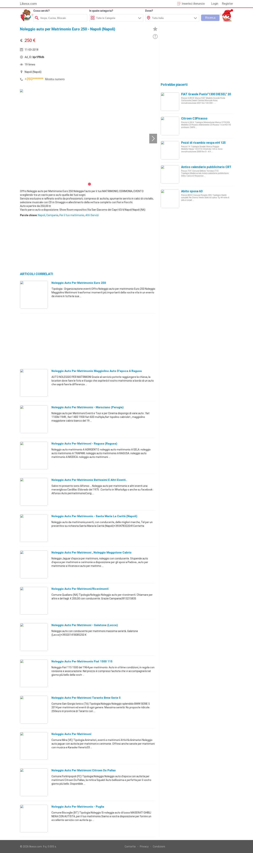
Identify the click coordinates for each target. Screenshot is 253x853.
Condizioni (159, 846)
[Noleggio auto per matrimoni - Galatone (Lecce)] (34, 636)
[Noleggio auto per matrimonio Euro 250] (34, 294)
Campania (52, 215)
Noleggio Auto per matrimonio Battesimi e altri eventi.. (89, 480)
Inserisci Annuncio (193, 3)
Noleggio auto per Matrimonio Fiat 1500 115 (81, 661)
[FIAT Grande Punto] (170, 101)
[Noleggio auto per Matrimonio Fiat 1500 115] (34, 673)
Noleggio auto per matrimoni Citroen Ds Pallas (83, 770)
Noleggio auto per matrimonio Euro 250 (78, 283)
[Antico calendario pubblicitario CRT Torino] (170, 174)
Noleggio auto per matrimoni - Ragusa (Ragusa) (84, 443)
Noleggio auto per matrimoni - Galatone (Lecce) (84, 625)
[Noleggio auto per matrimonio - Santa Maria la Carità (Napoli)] (34, 527)
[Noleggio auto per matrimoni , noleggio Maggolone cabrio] (34, 564)
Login (214, 3)
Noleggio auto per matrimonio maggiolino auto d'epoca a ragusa (96, 371)
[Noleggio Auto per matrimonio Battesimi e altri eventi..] (34, 491)
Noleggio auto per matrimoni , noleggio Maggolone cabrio (91, 552)
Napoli (41, 215)
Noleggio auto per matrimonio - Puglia (77, 806)
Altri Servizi (92, 215)
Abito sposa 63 (191, 191)
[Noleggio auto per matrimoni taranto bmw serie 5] (34, 709)
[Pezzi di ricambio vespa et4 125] (170, 150)
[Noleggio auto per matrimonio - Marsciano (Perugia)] (34, 419)
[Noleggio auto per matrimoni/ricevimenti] (34, 600)
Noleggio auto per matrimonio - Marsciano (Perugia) (87, 407)
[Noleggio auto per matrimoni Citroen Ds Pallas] (34, 782)
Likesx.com (28, 4)
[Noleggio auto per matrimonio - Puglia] (34, 818)
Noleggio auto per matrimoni (71, 734)
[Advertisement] (122, 58)
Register (227, 3)
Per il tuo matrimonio (71, 215)
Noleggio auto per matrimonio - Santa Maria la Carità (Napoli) (94, 516)
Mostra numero (55, 79)
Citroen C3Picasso (194, 118)
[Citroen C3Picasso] (170, 125)
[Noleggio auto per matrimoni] (34, 745)
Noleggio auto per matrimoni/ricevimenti (80, 589)
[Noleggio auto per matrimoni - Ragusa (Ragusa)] (34, 455)
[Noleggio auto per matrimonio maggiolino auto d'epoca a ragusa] (34, 382)
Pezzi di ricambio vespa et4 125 (203, 142)
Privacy (144, 846)
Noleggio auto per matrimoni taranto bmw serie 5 (86, 697)
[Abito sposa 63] (170, 198)
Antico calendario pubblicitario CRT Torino (211, 167)
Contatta (130, 846)
